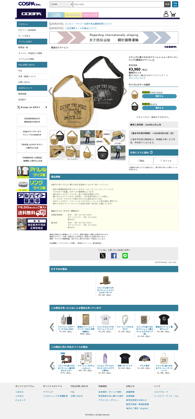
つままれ (19, 391)
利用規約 (102, 386)
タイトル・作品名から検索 (30, 53)
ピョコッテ (20, 400)
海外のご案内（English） (138, 408)
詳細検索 (175, 4)
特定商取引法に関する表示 (110, 395)
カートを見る (24, 35)
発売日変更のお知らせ (136, 400)
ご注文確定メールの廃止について (81, 28)
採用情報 (130, 395)
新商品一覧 (23, 47)
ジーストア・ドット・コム (166, 395)
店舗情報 (130, 391)
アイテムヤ (48, 391)
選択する (159, 96)
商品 (142, 160)
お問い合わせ (24, 82)
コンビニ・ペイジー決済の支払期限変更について (88, 23)
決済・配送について (27, 76)
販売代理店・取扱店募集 (137, 404)
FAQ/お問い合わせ (79, 386)
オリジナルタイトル (52, 386)
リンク (157, 386)
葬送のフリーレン (59, 47)
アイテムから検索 (26, 58)
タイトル (167, 160)
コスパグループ (161, 391)
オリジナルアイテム (24, 386)
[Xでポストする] (102, 257)
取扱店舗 (22, 93)
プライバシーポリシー (108, 400)
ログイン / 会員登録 (27, 30)
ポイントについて (137, 77)
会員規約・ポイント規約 (109, 391)
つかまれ (19, 395)
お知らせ (130, 386)
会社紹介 (22, 99)
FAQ (20, 70)
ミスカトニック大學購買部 (55, 395)
